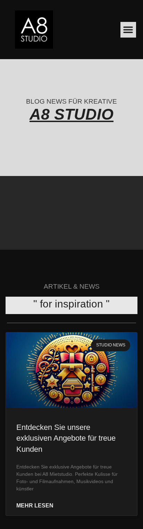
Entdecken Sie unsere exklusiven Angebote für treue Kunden (66, 438)
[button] (128, 30)
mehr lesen (34, 505)
